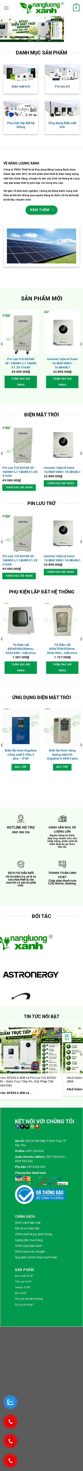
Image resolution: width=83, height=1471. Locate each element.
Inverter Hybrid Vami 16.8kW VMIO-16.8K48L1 (62, 363)
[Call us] (32, 1126)
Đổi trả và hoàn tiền (27, 1228)
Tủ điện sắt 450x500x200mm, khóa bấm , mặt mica (21, 649)
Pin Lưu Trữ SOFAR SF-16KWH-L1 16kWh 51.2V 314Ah (20, 363)
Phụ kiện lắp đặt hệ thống (20, 125)
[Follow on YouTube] (37, 1126)
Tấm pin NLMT (23, 1281)
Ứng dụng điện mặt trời (62, 125)
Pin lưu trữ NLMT (24, 1305)
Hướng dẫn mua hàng (28, 1240)
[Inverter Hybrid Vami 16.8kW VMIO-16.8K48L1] (62, 332)
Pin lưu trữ (62, 86)
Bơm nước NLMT (24, 1276)
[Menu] (6, 8)
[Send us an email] (27, 1126)
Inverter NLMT (23, 1287)
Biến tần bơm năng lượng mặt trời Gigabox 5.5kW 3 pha (62, 754)
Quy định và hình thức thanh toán (36, 1257)
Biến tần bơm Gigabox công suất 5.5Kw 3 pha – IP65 (21, 754)
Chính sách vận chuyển (30, 1251)
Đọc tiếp (21, 766)
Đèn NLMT (21, 1293)
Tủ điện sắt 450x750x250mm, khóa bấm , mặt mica (62, 649)
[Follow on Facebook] (17, 1126)
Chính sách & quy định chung (33, 1234)
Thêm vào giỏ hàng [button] (20, 381)
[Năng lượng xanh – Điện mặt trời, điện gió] (41, 7)
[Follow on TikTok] (22, 1126)
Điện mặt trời (21, 86)
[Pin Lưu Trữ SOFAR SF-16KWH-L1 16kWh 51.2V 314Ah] (20, 332)
